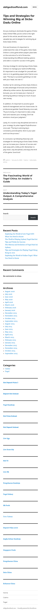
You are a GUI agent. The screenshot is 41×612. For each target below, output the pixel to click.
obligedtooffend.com (15, 7)
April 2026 (9, 302)
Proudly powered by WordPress (27, 608)
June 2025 (9, 329)
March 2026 (9, 305)
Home (5, 593)
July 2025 (8, 326)
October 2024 (10, 351)
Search (5, 214)
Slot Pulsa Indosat (10, 416)
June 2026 (9, 297)
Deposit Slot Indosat (11, 394)
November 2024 (11, 348)
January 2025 (10, 343)
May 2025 (8, 332)
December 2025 (11, 313)
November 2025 (11, 316)
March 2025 (9, 337)
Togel (7, 371)
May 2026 (9, 300)
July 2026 (8, 294)
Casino (26, 160)
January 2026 (10, 310)
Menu (35, 7)
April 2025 (9, 335)
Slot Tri (5, 461)
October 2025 (10, 318)
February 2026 (10, 308)
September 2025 (11, 321)
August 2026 (10, 291)
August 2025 (10, 324)
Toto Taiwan (8, 517)
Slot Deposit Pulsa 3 (10, 382)
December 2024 (11, 345)
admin (8, 160)
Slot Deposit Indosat (11, 427)
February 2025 (10, 340)
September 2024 (11, 353)
